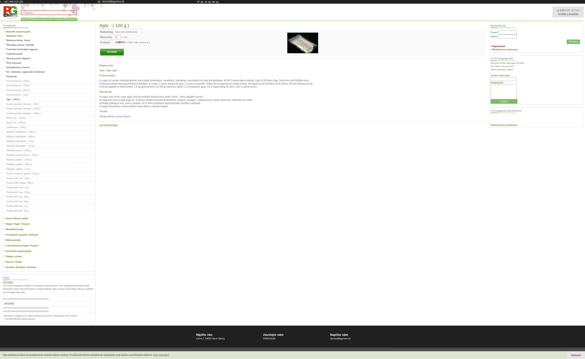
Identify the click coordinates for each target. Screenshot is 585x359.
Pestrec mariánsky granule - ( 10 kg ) (23, 173)
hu (217, 1)
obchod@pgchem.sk (113, 1)
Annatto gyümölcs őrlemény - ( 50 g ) (23, 104)
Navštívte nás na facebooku (504, 125)
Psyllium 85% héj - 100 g (18, 197)
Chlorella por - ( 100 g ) (17, 127)
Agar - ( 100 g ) (13, 99)
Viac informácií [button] (161, 355)
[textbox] (49, 12)
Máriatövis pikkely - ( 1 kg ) (19, 169)
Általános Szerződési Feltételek (47, 19)
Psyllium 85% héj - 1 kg (17, 206)
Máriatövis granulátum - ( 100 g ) (21, 132)
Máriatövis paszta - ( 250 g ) (19, 150)
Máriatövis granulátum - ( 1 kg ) (20, 141)
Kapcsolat (71, 19)
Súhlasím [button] (576, 355)
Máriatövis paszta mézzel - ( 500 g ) (22, 155)
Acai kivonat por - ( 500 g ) (18, 90)
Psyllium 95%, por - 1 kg (17, 187)
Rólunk (25, 19)
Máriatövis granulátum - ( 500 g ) (21, 136)
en (209, 1)
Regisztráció (498, 46)
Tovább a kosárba (568, 14)
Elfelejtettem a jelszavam (505, 49)
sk (202, 1)
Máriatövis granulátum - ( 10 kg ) (21, 146)
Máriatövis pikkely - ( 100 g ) (19, 160)
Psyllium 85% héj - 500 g (18, 201)
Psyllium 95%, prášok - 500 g (20, 183)
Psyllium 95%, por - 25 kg (18, 192)
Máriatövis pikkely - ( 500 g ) (19, 164)
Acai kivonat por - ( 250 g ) (18, 85)
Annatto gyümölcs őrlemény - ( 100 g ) (23, 109)
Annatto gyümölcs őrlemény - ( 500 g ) (23, 113)
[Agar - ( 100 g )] (303, 42)
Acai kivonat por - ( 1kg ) (17, 95)
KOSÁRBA (112, 52)
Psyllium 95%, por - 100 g (18, 178)
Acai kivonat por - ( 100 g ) (18, 81)
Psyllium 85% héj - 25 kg (18, 211)
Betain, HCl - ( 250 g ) (16, 118)
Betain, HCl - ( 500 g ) (16, 123)
